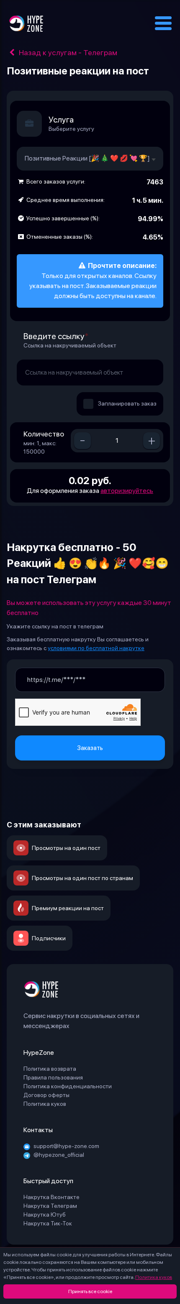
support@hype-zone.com (66, 1146)
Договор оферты (46, 1095)
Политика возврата (49, 1068)
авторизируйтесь (126, 491)
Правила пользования (53, 1077)
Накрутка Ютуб (44, 1214)
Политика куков (153, 1277)
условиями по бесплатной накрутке (96, 648)
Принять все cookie (90, 1291)
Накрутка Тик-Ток (47, 1223)
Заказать (90, 748)
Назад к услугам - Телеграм (67, 52)
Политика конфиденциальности (67, 1086)
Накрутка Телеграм (50, 1205)
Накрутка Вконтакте (51, 1197)
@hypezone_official (58, 1154)
